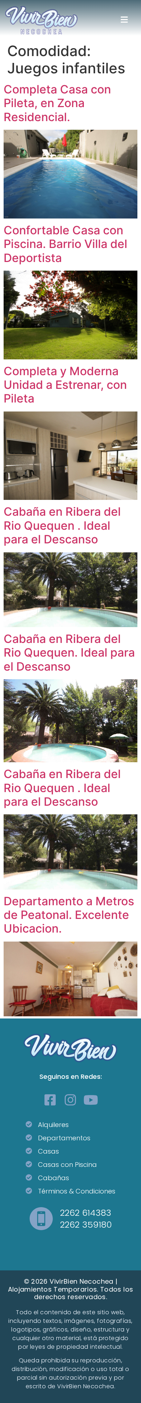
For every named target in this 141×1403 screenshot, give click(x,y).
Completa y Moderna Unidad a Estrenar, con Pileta (65, 385)
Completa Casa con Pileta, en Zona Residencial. (57, 103)
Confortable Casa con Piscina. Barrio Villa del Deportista (65, 244)
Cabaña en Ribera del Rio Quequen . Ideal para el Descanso (62, 525)
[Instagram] (70, 1100)
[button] (124, 20)
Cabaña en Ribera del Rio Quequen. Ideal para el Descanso (69, 652)
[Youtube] (91, 1100)
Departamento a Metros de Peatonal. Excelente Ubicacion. (69, 915)
